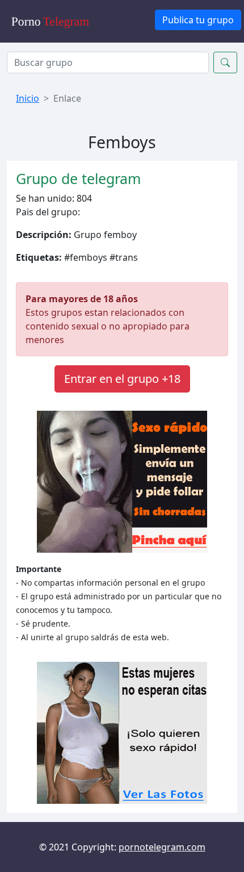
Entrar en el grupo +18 (122, 378)
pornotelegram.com (162, 847)
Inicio (27, 98)
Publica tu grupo (198, 20)
